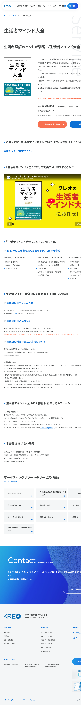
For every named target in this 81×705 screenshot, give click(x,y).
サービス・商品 (13, 16)
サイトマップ (33, 700)
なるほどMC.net (14, 505)
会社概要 (6, 632)
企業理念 (6, 636)
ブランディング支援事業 (48, 640)
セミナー (54, 6)
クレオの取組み (8, 640)
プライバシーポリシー (10, 700)
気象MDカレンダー (47, 517)
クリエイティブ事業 (46, 644)
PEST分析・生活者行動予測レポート (20, 529)
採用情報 (61, 6)
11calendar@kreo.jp (47, 427)
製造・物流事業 (45, 651)
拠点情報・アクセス (9, 644)
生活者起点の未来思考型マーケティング (53, 493)
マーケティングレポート (47, 5)
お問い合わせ (73, 6)
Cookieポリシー (22, 700)
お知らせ (38, 6)
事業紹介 (44, 627)
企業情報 (7, 627)
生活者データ (45, 505)
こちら (15, 313)
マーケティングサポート (11, 664)
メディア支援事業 (46, 647)
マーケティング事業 (46, 632)
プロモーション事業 (46, 636)
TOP (5, 16)
